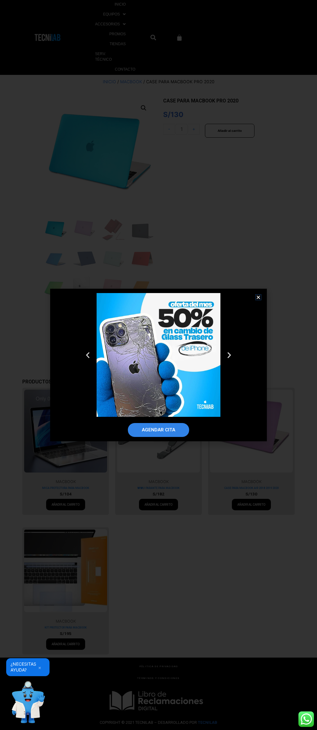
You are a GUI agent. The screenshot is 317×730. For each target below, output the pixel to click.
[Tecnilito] (28, 702)
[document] (158, 365)
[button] (258, 297)
